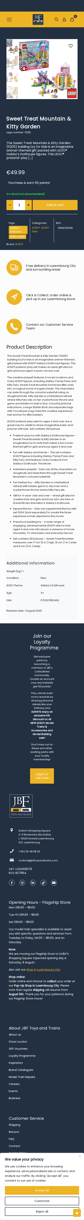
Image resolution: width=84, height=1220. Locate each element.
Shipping (14, 1125)
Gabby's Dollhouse (15, 229)
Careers (14, 1084)
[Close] (80, 1156)
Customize (42, 1201)
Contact (14, 1146)
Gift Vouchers (18, 1049)
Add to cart (55, 205)
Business (14, 1098)
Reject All (42, 1212)
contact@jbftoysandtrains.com (38, 860)
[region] (42, 1186)
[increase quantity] (28, 205)
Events (13, 1091)
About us (15, 1035)
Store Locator (18, 1042)
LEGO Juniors (17, 236)
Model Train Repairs (22, 1077)
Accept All (42, 1190)
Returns (14, 1132)
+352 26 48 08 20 (29, 851)
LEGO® (36, 228)
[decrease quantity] (9, 205)
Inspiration (16, 1063)
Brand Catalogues (21, 1070)
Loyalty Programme (22, 1056)
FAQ (11, 1139)
